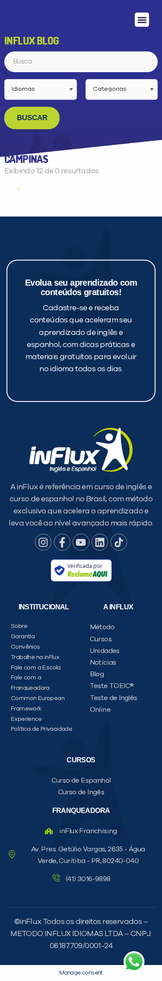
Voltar (28, 506)
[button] (142, 20)
